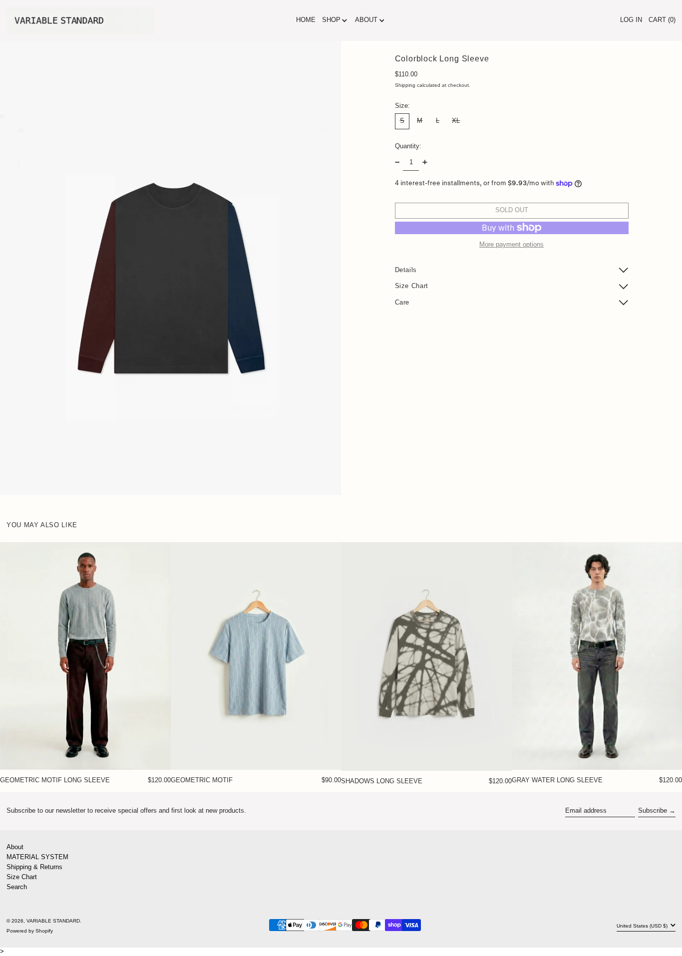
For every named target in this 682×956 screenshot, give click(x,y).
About (14, 847)
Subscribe (652, 810)
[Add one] (424, 162)
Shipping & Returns (34, 867)
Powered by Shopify (29, 931)
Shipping (405, 85)
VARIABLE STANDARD (53, 921)
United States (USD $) (643, 926)
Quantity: (408, 145)
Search (16, 887)
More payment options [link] (511, 244)
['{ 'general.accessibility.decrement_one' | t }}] (397, 162)
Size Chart (21, 877)
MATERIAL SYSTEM (37, 857)
